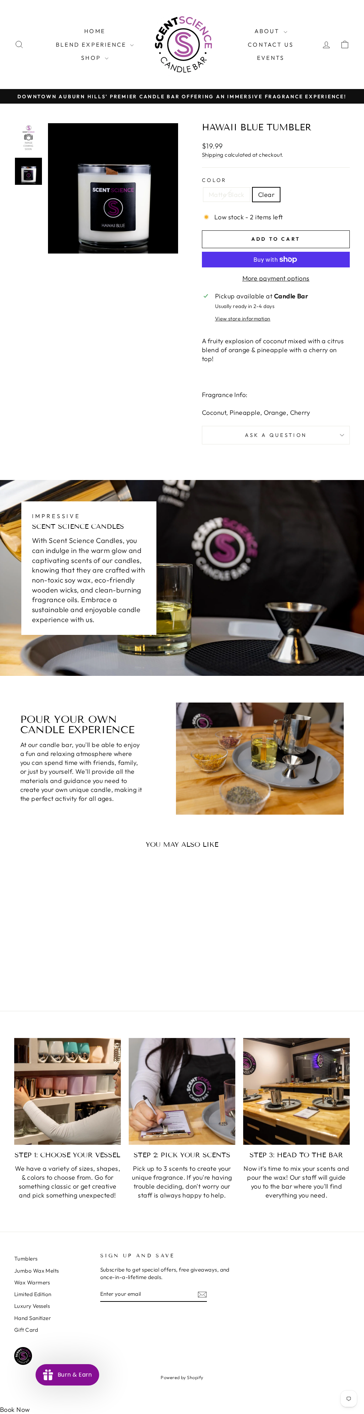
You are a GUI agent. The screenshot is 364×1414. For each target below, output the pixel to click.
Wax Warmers (32, 1282)
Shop (92, 57)
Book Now (15, 1409)
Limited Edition (33, 1294)
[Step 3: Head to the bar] (296, 1091)
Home (94, 31)
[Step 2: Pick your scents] (182, 1091)
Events (270, 57)
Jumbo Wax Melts (36, 1270)
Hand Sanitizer (32, 1318)
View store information (243, 318)
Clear (266, 195)
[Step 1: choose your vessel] (67, 1091)
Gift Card (26, 1329)
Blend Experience (92, 44)
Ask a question (276, 435)
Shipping (213, 154)
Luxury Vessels (32, 1306)
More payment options (276, 278)
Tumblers (26, 1258)
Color (214, 180)
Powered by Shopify (182, 1377)
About (268, 31)
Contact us (271, 44)
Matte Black (227, 195)
